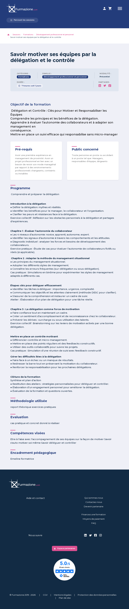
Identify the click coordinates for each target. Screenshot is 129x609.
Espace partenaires (64, 548)
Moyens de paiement (94, 519)
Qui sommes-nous (93, 498)
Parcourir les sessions (22, 20)
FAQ (93, 523)
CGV (45, 595)
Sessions (16, 34)
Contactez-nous (93, 502)
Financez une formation (93, 514)
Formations (28, 34)
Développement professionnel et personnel (55, 34)
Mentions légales (62, 595)
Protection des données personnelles (97, 595)
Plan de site (65, 598)
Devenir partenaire (93, 506)
